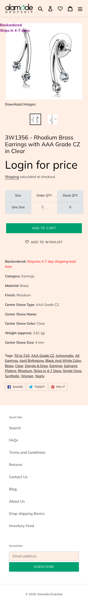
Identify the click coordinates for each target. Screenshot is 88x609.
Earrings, (56, 366)
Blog (13, 489)
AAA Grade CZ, (43, 355)
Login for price (41, 164)
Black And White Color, (63, 360)
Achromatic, (65, 355)
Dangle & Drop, (37, 366)
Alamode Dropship (50, 594)
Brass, (9, 366)
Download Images (20, 104)
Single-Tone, (72, 371)
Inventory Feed (21, 525)
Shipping (12, 177)
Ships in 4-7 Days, (48, 371)
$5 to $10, (22, 355)
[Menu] (80, 8)
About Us (17, 501)
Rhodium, (25, 371)
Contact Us (18, 477)
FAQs (13, 440)
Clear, (19, 366)
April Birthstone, (31, 360)
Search (15, 428)
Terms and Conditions (27, 452)
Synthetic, (12, 376)
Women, (27, 376)
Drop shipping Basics (27, 513)
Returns (15, 464)
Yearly (39, 376)
